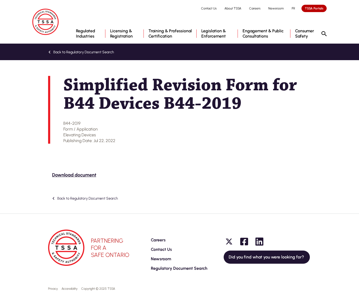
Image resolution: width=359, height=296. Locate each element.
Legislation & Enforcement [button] (213, 33)
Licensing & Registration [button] (121, 33)
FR (293, 8)
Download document (74, 175)
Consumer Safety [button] (304, 33)
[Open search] (324, 34)
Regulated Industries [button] (85, 33)
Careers (254, 8)
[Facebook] (244, 241)
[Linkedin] (259, 241)
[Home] (45, 22)
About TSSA (232, 8)
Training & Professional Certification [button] (170, 33)
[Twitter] (229, 241)
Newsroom (276, 8)
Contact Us (209, 8)
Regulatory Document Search (179, 268)
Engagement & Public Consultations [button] (263, 33)
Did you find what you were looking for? (267, 257)
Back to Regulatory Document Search (83, 52)
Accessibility (69, 288)
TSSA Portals (314, 8)
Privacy (53, 288)
